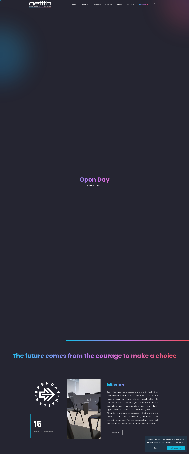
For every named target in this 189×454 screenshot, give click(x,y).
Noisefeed (97, 4)
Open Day (108, 4)
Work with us (144, 4)
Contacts (130, 4)
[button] (155, 4)
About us (85, 4)
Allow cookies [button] (176, 448)
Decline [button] (156, 448)
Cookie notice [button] (178, 442)
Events (119, 4)
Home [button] (74, 4)
